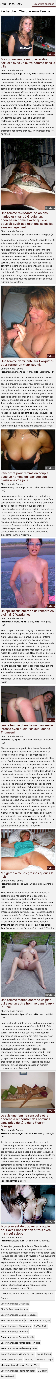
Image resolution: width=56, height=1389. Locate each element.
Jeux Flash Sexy (11, 4)
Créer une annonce (44, 3)
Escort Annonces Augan (37, 1320)
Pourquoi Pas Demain (12, 1320)
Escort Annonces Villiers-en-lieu (17, 1354)
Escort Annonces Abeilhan (14, 1331)
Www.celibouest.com (11, 1359)
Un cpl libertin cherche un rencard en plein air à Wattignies (27, 612)
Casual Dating (44, 1354)
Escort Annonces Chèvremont (16, 1326)
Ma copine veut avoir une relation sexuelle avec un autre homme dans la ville (28, 62)
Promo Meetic (8, 1376)
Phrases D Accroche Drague (39, 1359)
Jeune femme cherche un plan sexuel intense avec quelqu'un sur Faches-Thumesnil (27, 728)
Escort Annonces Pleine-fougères (18, 1370)
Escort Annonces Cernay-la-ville (17, 1337)
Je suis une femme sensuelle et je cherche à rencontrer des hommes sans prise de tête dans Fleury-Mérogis (25, 1121)
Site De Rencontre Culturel (14, 1309)
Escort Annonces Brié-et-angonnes (19, 1348)
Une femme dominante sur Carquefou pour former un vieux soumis (27, 362)
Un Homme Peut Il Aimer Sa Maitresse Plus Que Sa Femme (27, 1295)
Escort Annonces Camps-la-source (19, 1315)
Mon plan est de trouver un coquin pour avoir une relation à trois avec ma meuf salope (26, 1230)
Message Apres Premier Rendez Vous (20, 1365)
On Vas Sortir (40, 1326)
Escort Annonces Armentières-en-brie (20, 1342)
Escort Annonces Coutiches (15, 1303)
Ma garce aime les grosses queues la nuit (27, 874)
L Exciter (42, 1370)
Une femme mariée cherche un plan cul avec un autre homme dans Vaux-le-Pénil (27, 1003)
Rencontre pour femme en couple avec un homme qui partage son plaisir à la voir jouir (24, 476)
